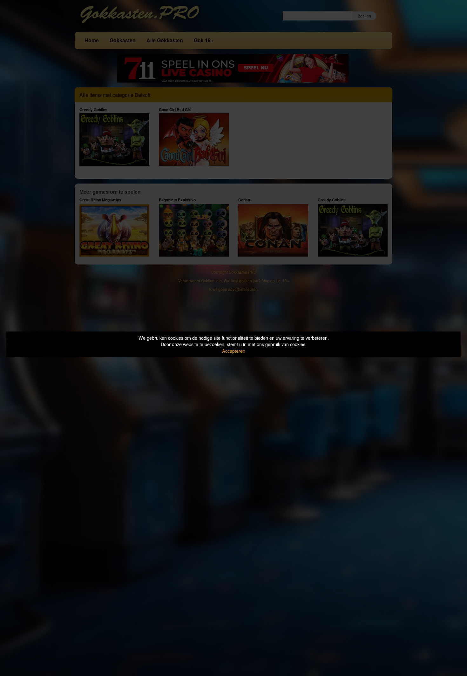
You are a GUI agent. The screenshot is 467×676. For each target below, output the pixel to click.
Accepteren (233, 350)
